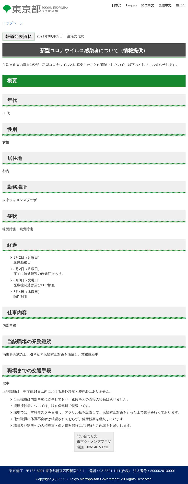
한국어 (181, 5)
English (131, 5)
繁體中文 (165, 5)
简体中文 (147, 5)
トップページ (12, 23)
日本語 (116, 5)
